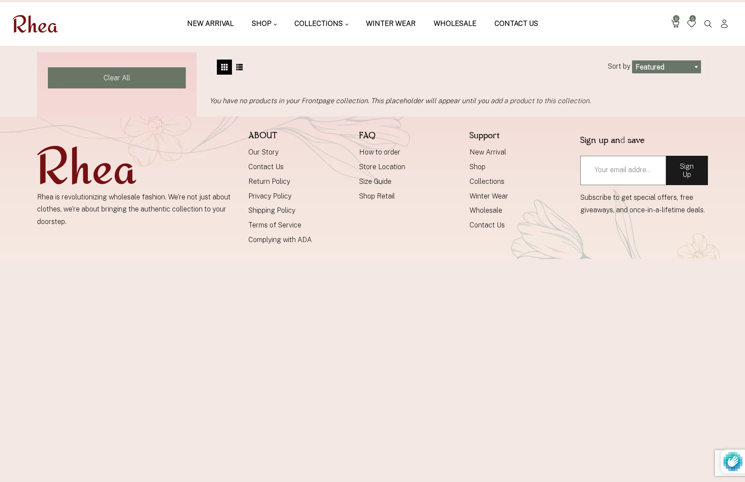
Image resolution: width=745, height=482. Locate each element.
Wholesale (486, 210)
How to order (380, 152)
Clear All (116, 78)
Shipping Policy (271, 210)
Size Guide (375, 181)
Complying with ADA (280, 240)
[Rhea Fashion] (35, 23)
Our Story (263, 152)
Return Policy (269, 181)
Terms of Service (274, 225)
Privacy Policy (269, 196)
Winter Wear (489, 196)
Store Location (382, 167)
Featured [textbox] (649, 67)
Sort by (620, 66)
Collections (487, 181)
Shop (477, 167)
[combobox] (666, 66)
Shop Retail (377, 196)
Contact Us (266, 167)
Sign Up (687, 170)
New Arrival (488, 152)
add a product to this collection (540, 101)
